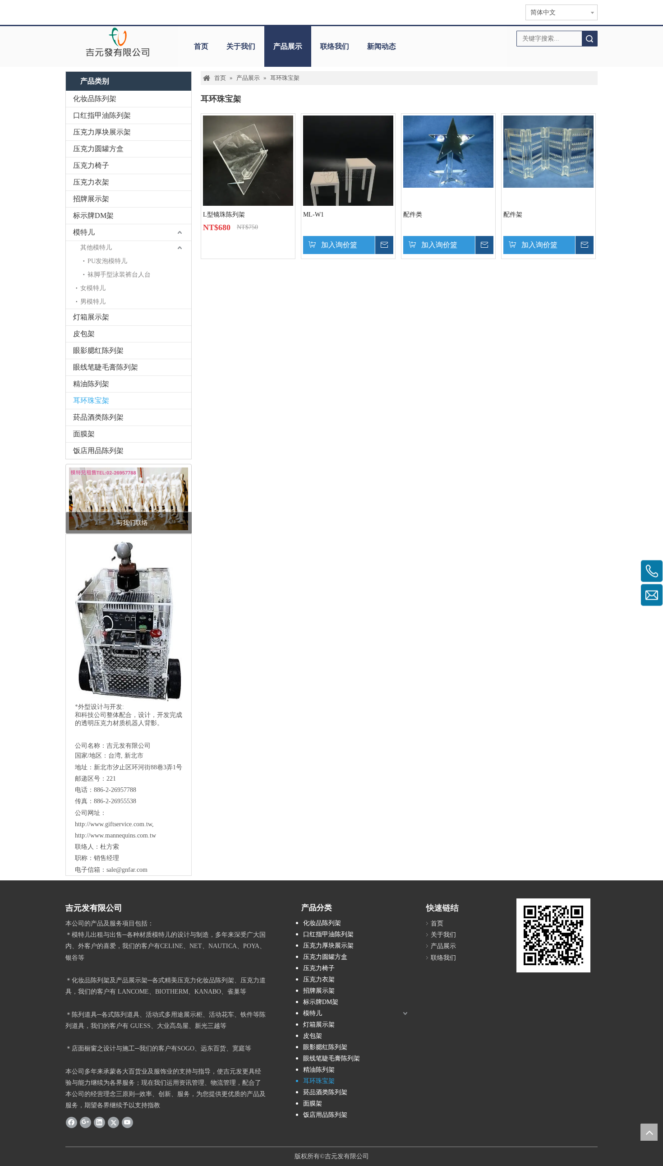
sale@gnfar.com (126, 869)
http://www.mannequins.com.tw (115, 835)
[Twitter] (113, 1122)
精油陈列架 (91, 384)
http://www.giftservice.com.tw (113, 824)
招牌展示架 (91, 199)
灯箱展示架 (91, 317)
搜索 (589, 38)
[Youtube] (127, 1122)
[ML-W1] (348, 174)
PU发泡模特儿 (107, 261)
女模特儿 (93, 288)
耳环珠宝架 (91, 400)
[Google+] (85, 1122)
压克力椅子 (91, 165)
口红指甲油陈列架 (102, 115)
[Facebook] (71, 1122)
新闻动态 (381, 46)
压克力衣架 (91, 182)
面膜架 (84, 434)
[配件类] (448, 151)
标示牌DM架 (93, 215)
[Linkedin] (99, 1122)
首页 (201, 46)
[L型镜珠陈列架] (248, 160)
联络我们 (334, 46)
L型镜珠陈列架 (224, 214)
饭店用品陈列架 (98, 450)
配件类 (412, 214)
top (649, 1132)
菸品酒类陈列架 (98, 417)
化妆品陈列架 (94, 98)
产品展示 (287, 46)
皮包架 (84, 334)
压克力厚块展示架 (102, 132)
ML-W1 (313, 214)
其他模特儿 (96, 247)
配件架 (512, 214)
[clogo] (117, 42)
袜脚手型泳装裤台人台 (119, 274)
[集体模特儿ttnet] (128, 499)
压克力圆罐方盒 (98, 149)
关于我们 (240, 46)
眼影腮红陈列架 (98, 350)
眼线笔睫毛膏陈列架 (105, 367)
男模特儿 (93, 301)
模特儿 (84, 232)
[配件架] (548, 151)
